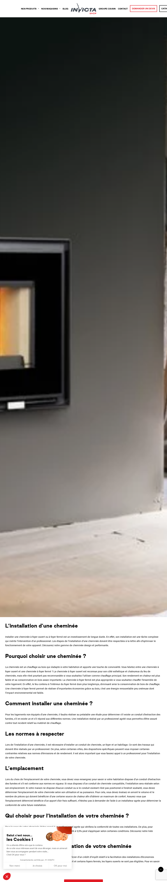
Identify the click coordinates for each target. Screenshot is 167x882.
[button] (7, 876)
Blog (65, 9)
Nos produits (29, 9)
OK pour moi (60, 865)
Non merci (14, 865)
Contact (123, 9)
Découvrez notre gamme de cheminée (63, 645)
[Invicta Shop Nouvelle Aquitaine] (83, 8)
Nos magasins (49, 9)
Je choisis (37, 865)
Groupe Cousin (107, 9)
